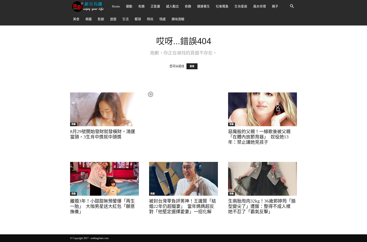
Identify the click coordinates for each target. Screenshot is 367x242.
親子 (275, 6)
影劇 (101, 19)
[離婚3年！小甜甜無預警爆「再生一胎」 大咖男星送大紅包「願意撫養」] (104, 179)
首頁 (192, 66)
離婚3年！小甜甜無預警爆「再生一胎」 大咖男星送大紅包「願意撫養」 (102, 206)
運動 (129, 6)
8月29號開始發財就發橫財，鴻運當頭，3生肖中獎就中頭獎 (102, 134)
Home (116, 6)
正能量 (155, 6)
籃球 (138, 19)
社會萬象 (222, 6)
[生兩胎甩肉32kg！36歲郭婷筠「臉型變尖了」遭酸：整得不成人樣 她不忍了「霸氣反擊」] (262, 179)
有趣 (141, 6)
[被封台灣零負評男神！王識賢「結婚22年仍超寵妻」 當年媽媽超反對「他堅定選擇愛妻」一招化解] (183, 179)
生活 (125, 19)
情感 (162, 19)
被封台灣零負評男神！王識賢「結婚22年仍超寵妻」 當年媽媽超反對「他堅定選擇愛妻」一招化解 (182, 206)
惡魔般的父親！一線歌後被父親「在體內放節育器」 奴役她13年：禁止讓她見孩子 (259, 137)
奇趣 (188, 6)
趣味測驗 (178, 19)
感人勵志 (172, 6)
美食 (76, 19)
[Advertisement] (183, 120)
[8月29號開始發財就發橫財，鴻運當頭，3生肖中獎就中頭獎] (104, 109)
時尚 (150, 19)
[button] (292, 7)
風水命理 (259, 6)
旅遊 (113, 19)
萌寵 (88, 19)
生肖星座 (240, 6)
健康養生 (203, 6)
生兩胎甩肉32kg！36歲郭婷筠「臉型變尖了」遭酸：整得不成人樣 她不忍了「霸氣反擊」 (262, 206)
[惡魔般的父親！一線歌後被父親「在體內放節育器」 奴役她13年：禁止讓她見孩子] (262, 109)
